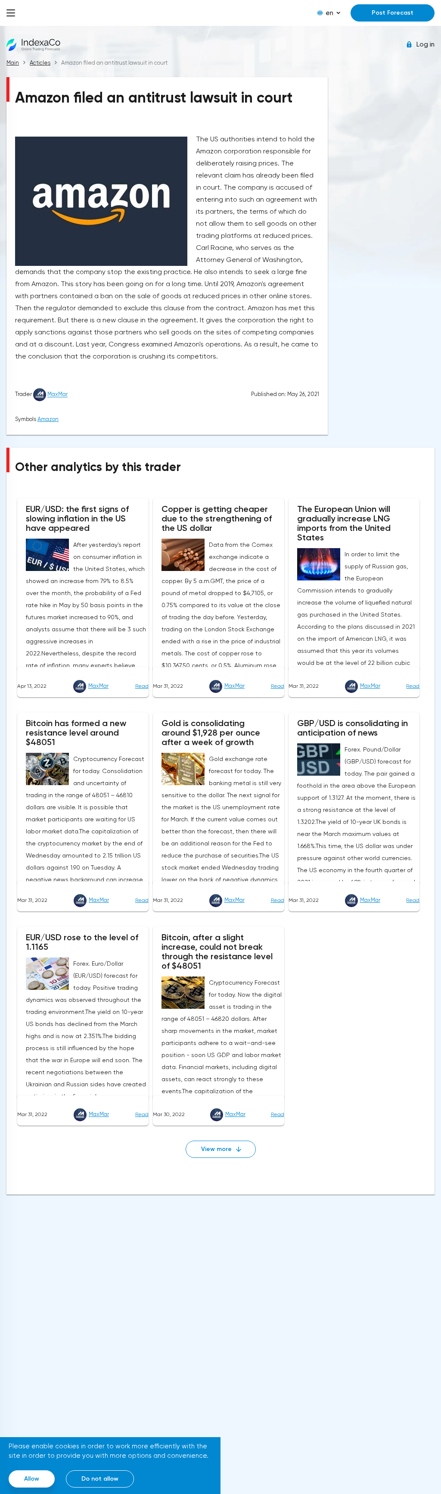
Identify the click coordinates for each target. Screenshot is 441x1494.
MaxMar (57, 394)
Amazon (48, 419)
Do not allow (99, 1478)
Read (142, 686)
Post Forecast (392, 12)
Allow (31, 1478)
